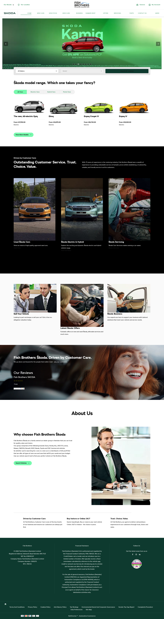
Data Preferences (76, 609)
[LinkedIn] (140, 554)
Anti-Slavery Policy (60, 607)
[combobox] (37, 71)
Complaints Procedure (145, 607)
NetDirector (72, 616)
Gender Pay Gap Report (126, 607)
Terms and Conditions (16, 607)
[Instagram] (136, 554)
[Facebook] (133, 554)
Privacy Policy (32, 607)
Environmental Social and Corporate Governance (98, 607)
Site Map (89, 609)
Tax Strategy (74, 607)
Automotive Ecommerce (87, 616)
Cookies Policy (45, 607)
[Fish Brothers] (82, 5)
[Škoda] (10, 13)
